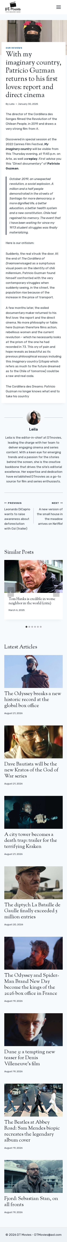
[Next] (56, 592)
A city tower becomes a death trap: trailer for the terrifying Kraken (30, 840)
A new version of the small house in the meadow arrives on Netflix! (50, 513)
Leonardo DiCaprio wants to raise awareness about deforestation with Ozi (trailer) (17, 516)
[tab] (26, 627)
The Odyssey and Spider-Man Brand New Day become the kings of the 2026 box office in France (31, 984)
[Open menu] (58, 7)
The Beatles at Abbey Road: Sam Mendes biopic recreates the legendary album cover (32, 1131)
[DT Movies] (13, 7)
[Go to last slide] (11, 592)
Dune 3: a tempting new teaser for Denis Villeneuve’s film (29, 1058)
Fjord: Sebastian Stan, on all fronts (31, 1201)
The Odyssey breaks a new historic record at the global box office (32, 699)
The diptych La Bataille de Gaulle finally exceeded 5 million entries (32, 911)
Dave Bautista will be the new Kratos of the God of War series (31, 770)
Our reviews (14, 48)
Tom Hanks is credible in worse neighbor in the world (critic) (32, 601)
